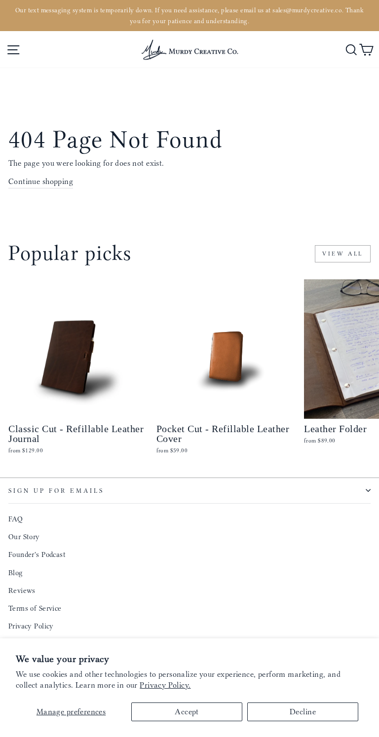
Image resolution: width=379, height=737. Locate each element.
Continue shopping (40, 181)
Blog (15, 572)
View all (342, 253)
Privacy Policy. (165, 685)
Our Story (24, 536)
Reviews (22, 590)
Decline (303, 711)
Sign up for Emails (56, 490)
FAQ (15, 519)
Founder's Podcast (37, 554)
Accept (186, 711)
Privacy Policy (31, 626)
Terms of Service (35, 608)
